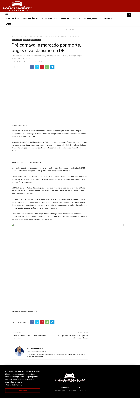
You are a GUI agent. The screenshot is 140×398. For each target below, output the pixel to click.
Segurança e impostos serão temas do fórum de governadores (29, 337)
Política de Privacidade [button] (15, 385)
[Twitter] (37, 67)
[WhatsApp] (47, 67)
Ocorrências (34, 36)
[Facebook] (32, 67)
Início (13, 36)
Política (39, 39)
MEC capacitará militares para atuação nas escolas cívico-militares (72, 337)
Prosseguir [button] (23, 390)
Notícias (33, 39)
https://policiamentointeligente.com (37, 351)
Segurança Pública (22, 36)
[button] (129, 15)
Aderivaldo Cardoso (20, 62)
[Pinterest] (42, 67)
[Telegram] (52, 67)
